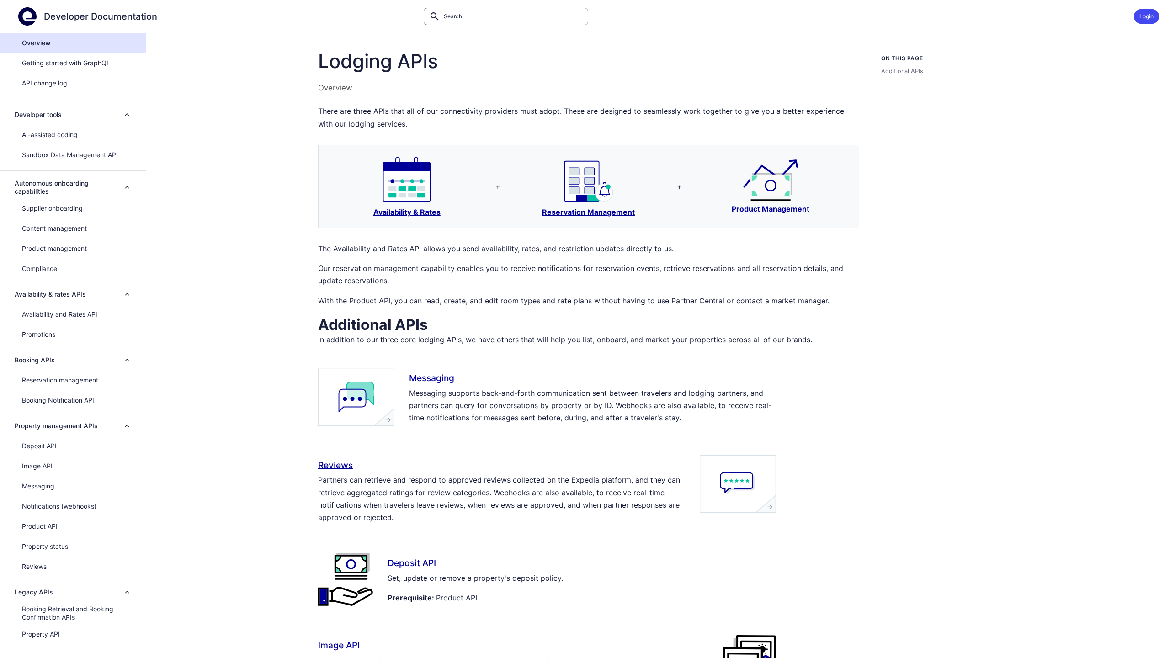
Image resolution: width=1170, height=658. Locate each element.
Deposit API (412, 562)
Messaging (431, 377)
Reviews (335, 464)
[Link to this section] (439, 323)
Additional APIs (902, 71)
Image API (339, 645)
